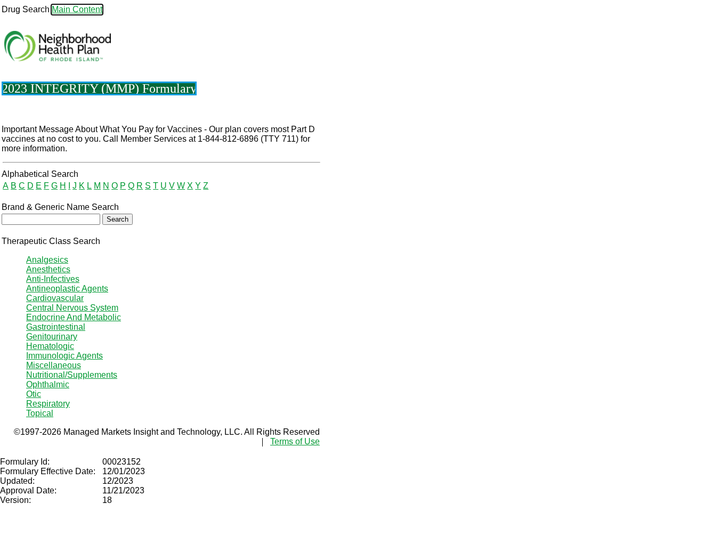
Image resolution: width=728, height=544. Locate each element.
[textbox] (51, 219)
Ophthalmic (47, 384)
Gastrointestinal (55, 326)
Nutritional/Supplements (71, 374)
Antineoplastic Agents (67, 288)
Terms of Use (295, 441)
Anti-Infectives (52, 278)
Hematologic (50, 346)
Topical (39, 413)
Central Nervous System (72, 307)
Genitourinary (51, 336)
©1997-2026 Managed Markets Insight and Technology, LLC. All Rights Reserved (167, 431)
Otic (33, 394)
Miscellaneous (53, 365)
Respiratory (48, 403)
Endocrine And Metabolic (73, 317)
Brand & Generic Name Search (60, 207)
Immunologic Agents (64, 355)
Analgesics (47, 259)
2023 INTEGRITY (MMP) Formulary (99, 88)
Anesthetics (48, 269)
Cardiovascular (55, 298)
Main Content (77, 9)
